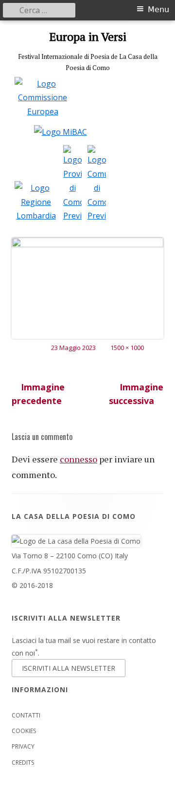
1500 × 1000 (127, 347)
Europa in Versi (87, 36)
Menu (158, 9)
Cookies (24, 731)
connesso (78, 459)
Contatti (26, 715)
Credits (23, 762)
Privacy (23, 746)
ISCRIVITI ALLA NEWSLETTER (68, 668)
